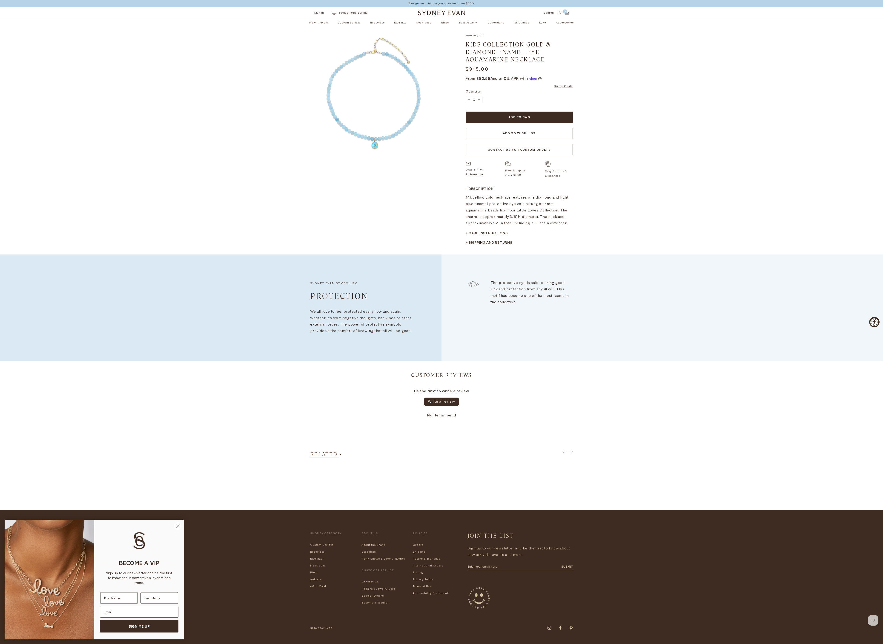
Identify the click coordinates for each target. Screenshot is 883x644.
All (481, 36)
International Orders (428, 565)
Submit (567, 566)
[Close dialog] (178, 526)
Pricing (418, 572)
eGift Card (318, 586)
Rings (314, 572)
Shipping (419, 551)
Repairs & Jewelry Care (378, 588)
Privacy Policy (423, 579)
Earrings (316, 558)
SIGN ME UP (139, 626)
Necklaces (318, 565)
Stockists (368, 551)
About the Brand (373, 544)
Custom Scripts (321, 544)
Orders (418, 544)
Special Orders (372, 595)
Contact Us (369, 581)
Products (471, 36)
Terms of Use (422, 586)
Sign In (319, 12)
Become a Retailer (375, 602)
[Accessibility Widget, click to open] (874, 322)
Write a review (441, 401)
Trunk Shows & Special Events (383, 558)
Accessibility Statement (430, 593)
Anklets (315, 579)
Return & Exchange (426, 558)
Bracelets (317, 551)
